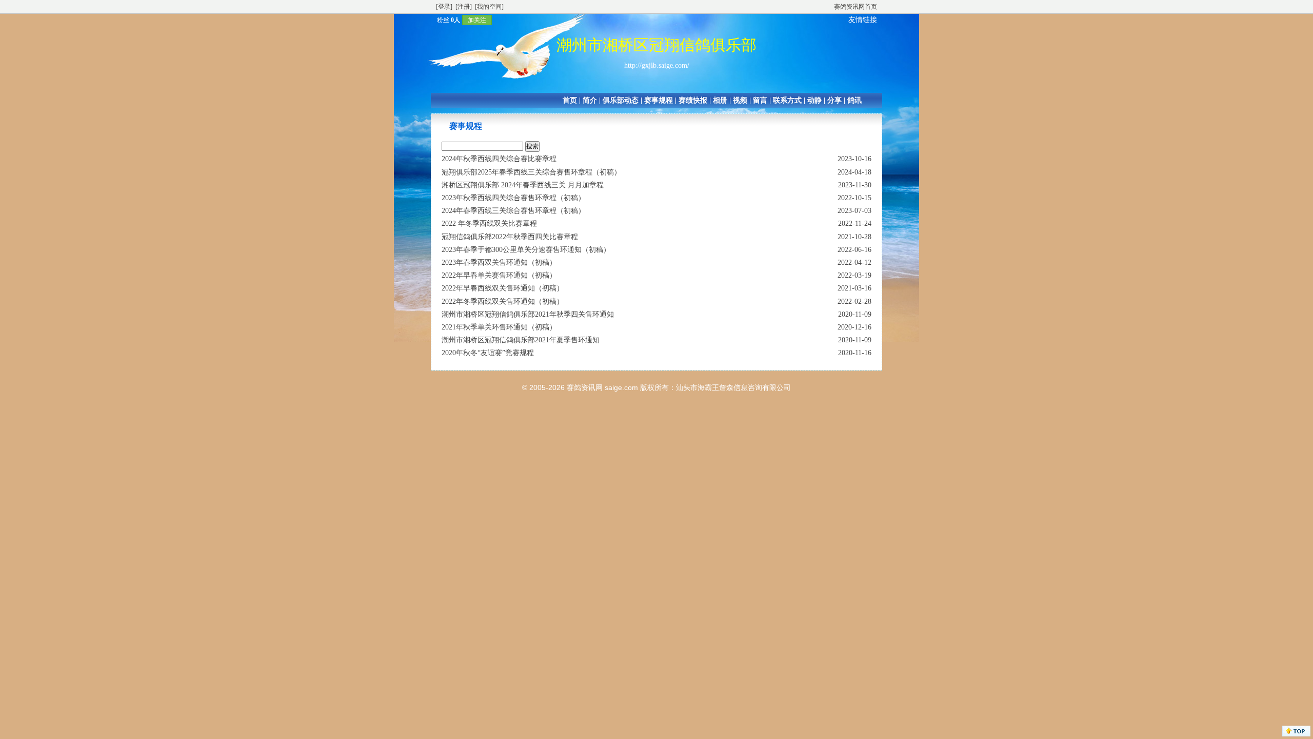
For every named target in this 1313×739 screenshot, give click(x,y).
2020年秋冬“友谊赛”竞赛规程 (488, 353)
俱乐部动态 (621, 100)
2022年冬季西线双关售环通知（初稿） (503, 301)
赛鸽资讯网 (585, 387)
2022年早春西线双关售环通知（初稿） (503, 288)
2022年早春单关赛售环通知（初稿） (499, 275)
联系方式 (787, 100)
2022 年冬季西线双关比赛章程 (489, 223)
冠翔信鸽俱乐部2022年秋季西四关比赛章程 (510, 237)
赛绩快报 (693, 100)
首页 (570, 100)
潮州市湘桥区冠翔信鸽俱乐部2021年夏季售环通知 (521, 340)
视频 (740, 100)
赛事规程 (658, 100)
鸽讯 (854, 100)
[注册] (463, 6)
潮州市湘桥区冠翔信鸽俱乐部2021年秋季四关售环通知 (528, 314)
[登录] (444, 6)
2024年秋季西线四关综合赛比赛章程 (499, 159)
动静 (814, 100)
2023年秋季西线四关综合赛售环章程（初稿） (513, 198)
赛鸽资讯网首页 (855, 6)
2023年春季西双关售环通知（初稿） (499, 262)
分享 (834, 100)
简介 (590, 100)
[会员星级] (433, 20)
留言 (760, 100)
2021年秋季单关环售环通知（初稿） (499, 327)
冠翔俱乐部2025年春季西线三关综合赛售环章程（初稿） (531, 172)
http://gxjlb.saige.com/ (656, 65)
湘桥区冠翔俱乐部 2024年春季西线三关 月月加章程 (523, 185)
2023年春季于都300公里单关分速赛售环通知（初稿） (526, 250)
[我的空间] (489, 6)
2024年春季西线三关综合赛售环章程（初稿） (513, 211)
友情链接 (862, 20)
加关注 (477, 20)
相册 (720, 100)
